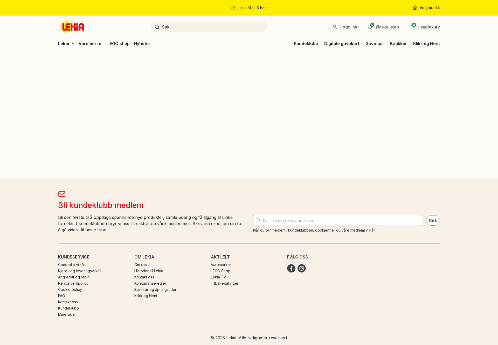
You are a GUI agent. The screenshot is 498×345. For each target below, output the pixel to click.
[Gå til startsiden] (72, 27)
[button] (424, 27)
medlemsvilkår (362, 230)
